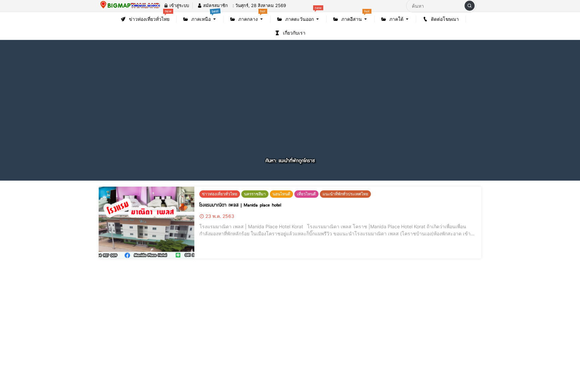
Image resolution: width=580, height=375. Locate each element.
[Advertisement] (290, 106)
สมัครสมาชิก (215, 5)
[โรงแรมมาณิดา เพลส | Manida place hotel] (146, 223)
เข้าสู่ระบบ (178, 5)
